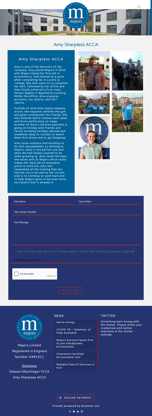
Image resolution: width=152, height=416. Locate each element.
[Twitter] (74, 411)
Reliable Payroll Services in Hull (75, 366)
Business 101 (90, 406)
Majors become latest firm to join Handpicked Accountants (75, 343)
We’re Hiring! (65, 322)
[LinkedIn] (78, 411)
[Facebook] (70, 411)
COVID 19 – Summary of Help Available (73, 331)
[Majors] (76, 15)
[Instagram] (82, 411)
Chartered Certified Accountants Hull (70, 355)
